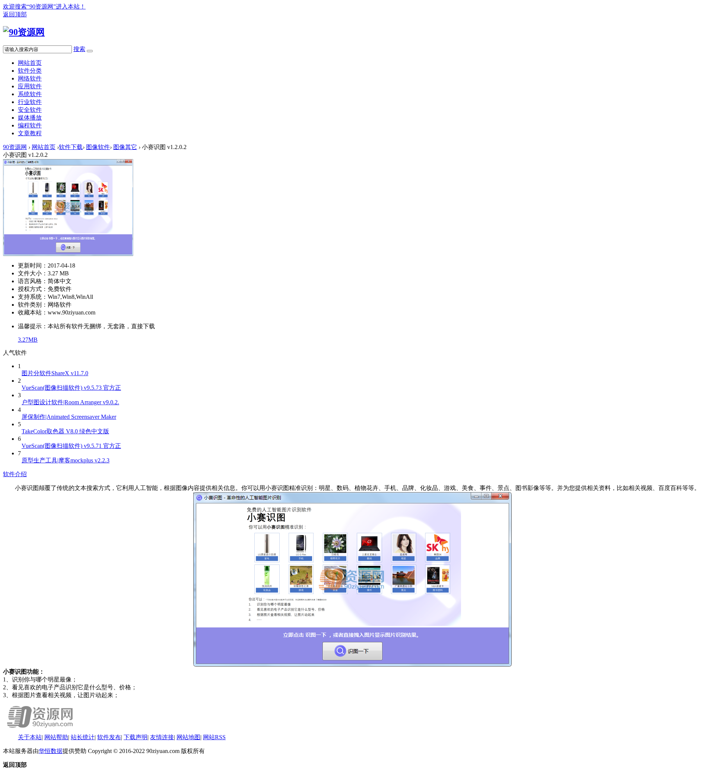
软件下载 (71, 147)
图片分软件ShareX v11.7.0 (55, 373)
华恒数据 (51, 751)
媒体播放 (30, 117)
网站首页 (30, 63)
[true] (90, 51)
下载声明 (135, 737)
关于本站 (30, 737)
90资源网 (15, 147)
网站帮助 (56, 737)
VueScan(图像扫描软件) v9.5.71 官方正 (71, 446)
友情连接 (162, 737)
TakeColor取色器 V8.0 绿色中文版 (65, 431)
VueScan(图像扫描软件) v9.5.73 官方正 (71, 388)
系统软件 (30, 94)
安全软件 (30, 110)
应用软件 (30, 86)
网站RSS (214, 737)
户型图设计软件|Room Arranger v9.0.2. (70, 402)
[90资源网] (24, 32)
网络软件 (30, 78)
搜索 (79, 49)
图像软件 (98, 147)
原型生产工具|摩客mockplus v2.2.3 (65, 460)
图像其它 (125, 147)
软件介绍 (15, 474)
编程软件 (30, 125)
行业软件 (30, 102)
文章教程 (30, 133)
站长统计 (83, 737)
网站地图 (188, 737)
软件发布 (109, 737)
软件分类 (30, 70)
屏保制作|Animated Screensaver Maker (69, 417)
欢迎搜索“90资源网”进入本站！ (44, 6)
